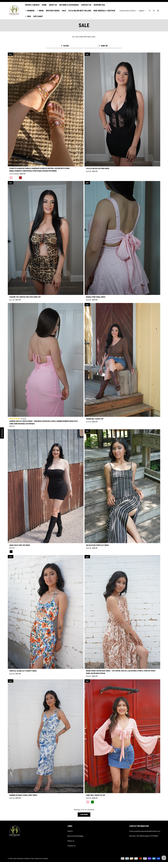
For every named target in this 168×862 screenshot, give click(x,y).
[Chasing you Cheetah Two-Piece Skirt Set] (46, 238)
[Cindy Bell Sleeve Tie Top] (122, 736)
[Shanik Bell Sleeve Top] (122, 360)
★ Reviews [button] (2, 433)
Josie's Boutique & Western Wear (24, 858)
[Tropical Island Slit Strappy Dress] (46, 612)
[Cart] (158, 10)
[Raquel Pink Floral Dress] (122, 238)
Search (70, 831)
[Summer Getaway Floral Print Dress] (46, 736)
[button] (14, 419)
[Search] (149, 10)
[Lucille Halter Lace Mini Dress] (122, 109)
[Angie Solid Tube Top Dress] (46, 486)
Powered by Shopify (41, 858)
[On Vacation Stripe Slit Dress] (122, 486)
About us (70, 841)
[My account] (154, 10)
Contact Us (71, 846)
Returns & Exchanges (75, 836)
